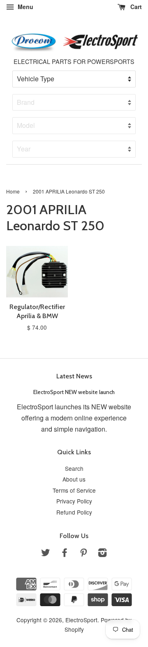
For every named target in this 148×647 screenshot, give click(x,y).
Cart (135, 6)
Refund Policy (74, 512)
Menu (24, 6)
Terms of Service (74, 490)
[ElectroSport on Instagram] (102, 554)
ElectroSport (81, 620)
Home (13, 191)
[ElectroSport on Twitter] (45, 554)
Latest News (74, 376)
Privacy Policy (74, 501)
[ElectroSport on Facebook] (64, 554)
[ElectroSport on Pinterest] (83, 554)
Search (74, 468)
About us (74, 479)
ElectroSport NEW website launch (74, 392)
